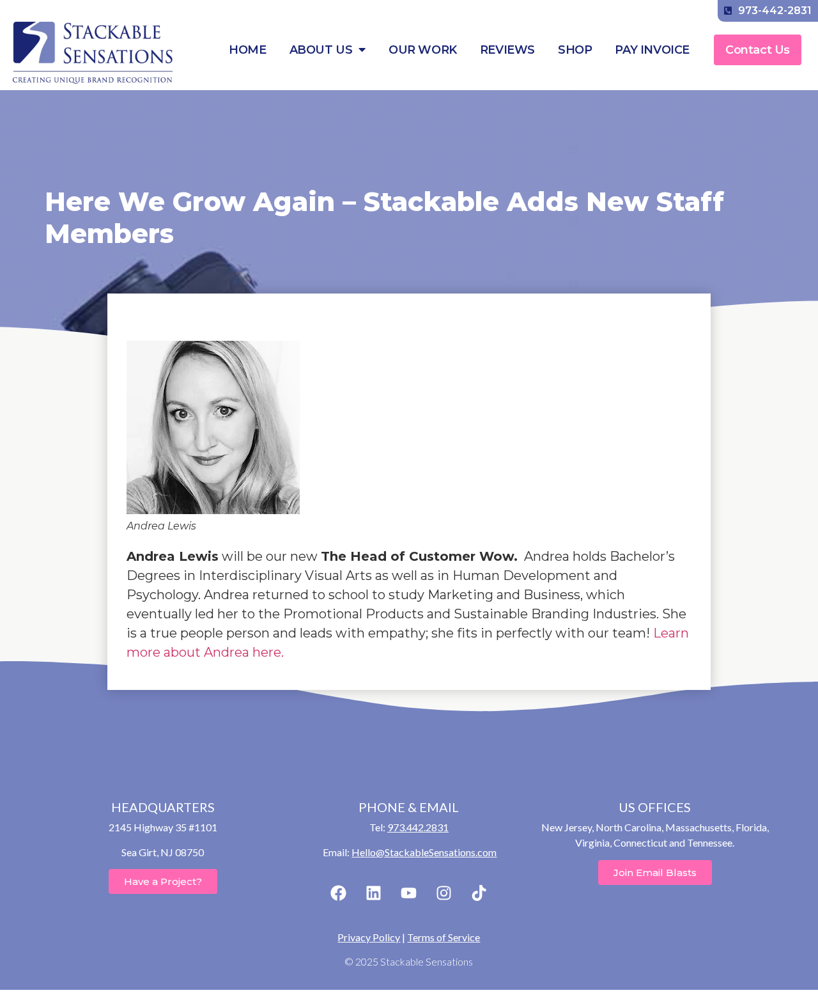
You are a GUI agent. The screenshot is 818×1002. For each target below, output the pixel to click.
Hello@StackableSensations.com (424, 852)
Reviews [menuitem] (507, 50)
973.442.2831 (418, 827)
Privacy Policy (368, 937)
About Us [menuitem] (321, 50)
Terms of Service (443, 937)
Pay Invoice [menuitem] (652, 50)
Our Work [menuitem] (423, 50)
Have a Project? (163, 881)
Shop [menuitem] (575, 50)
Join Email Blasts (655, 872)
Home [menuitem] (247, 50)
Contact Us (757, 50)
